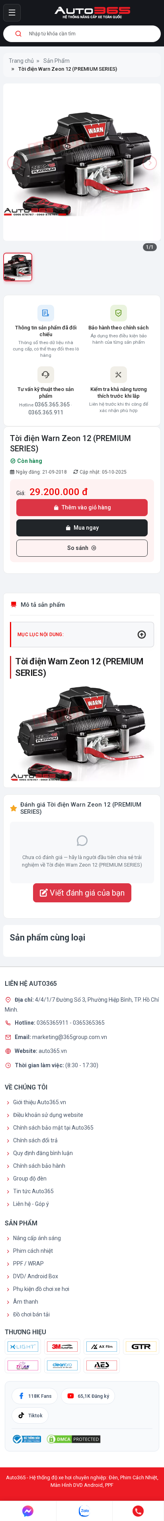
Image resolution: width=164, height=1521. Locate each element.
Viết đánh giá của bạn (86, 893)
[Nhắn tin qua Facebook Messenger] (28, 1511)
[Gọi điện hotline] (138, 1511)
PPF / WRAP (28, 1263)
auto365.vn (53, 1051)
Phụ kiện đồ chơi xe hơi (41, 1289)
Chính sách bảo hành (39, 1166)
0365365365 (89, 1023)
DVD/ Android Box (35, 1276)
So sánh (77, 548)
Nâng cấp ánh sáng (37, 1238)
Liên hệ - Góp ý (31, 1204)
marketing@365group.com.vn (69, 1036)
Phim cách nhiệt (33, 1251)
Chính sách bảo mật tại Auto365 (53, 1127)
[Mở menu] (12, 12)
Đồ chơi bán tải (31, 1314)
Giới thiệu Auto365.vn (39, 1102)
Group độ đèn (30, 1178)
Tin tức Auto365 (33, 1191)
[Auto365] (92, 12)
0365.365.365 (52, 404)
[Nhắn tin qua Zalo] (85, 1511)
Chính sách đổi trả (35, 1140)
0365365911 (53, 1023)
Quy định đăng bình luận (43, 1153)
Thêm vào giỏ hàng (86, 507)
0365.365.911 (45, 412)
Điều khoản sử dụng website (48, 1115)
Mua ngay (86, 527)
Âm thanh (25, 1301)
